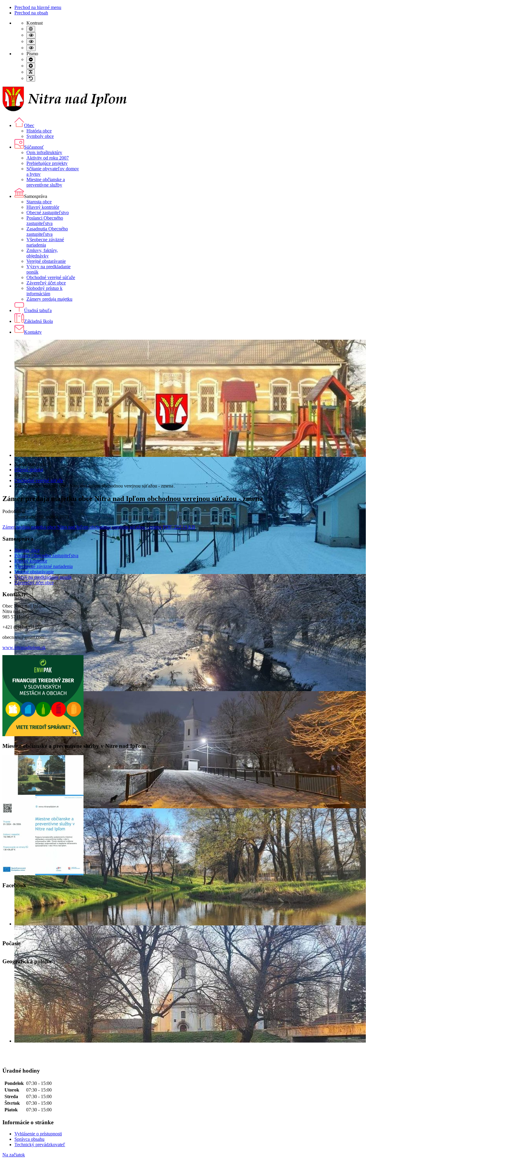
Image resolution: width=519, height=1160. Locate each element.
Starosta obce (27, 550)
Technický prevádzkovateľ (39, 1144)
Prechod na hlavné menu (37, 7)
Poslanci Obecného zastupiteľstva (46, 555)
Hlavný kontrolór (30, 560)
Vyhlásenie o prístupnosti (38, 1133)
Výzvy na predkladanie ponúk (43, 577)
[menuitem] (24, 125)
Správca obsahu (29, 1139)
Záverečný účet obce (34, 582)
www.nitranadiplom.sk (24, 647)
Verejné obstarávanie (34, 571)
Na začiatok (13, 1154)
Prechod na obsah (31, 12)
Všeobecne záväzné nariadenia (43, 566)
